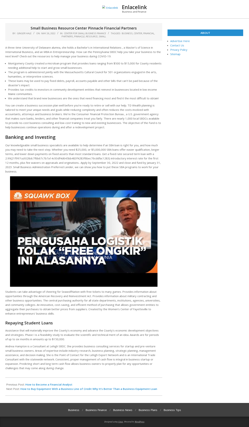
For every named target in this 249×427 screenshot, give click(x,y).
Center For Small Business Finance (85, 33)
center (138, 33)
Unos (120, 421)
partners (67, 36)
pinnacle (79, 36)
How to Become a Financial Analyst (48, 384)
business (127, 33)
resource (92, 36)
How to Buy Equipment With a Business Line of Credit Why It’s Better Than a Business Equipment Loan (88, 389)
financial (148, 33)
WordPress (139, 421)
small (102, 36)
